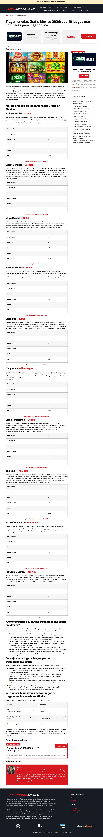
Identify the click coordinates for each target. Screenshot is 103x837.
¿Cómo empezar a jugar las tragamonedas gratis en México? (82, 132)
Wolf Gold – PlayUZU (80, 124)
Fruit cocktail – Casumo (80, 106)
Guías (73, 10)
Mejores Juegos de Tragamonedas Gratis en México (82, 102)
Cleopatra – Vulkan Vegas (81, 119)
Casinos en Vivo (82, 10)
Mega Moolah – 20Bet (80, 111)
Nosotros (73, 798)
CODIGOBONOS (22, 795)
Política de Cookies (76, 810)
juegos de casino (77, 7)
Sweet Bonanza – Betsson (81, 109)
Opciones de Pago (47, 10)
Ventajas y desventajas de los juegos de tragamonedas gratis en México (84, 141)
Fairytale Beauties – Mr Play (82, 129)
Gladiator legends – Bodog (81, 121)
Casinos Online (62, 7)
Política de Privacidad (77, 812)
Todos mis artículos (24, 781)
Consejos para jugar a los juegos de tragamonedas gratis (83, 137)
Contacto (73, 800)
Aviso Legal (74, 808)
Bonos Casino (61, 10)
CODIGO (20, 8)
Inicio (7, 15)
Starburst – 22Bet (79, 116)
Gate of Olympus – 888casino (82, 126)
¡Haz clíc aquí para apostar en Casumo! (36, 161)
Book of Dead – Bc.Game (81, 114)
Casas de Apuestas (46, 7)
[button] (95, 96)
